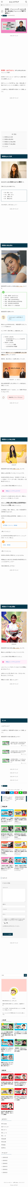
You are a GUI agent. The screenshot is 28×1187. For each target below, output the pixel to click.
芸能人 (4, 1144)
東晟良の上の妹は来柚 (10, 141)
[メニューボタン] (2, 2)
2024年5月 (5, 1172)
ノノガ (4, 1135)
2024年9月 (5, 1160)
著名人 (4, 1147)
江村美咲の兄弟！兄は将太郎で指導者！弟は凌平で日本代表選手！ (18, 743)
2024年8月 (5, 1163)
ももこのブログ (14, 2)
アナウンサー (6, 1126)
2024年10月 (5, 1157)
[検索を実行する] (25, 975)
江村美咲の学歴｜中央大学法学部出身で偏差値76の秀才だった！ (18, 752)
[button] (3, 792)
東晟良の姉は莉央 (9, 139)
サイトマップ (21, 1182)
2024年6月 (5, 1169)
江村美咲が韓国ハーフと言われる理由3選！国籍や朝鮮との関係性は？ (18, 761)
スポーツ (4, 15)
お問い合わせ (15, 1182)
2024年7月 (5, 1166)
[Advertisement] (14, 51)
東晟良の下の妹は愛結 (10, 144)
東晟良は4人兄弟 (9, 137)
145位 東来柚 (6, 545)
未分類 (4, 1141)
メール (5, 909)
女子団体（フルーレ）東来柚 (10, 525)
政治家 (4, 1138)
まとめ (6, 146)
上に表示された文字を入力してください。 (11, 926)
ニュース (5, 1132)
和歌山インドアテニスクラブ (13, 491)
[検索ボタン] (26, 2)
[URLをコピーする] (25, 792)
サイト (4, 914)
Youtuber (5, 1123)
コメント (5, 887)
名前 (4, 904)
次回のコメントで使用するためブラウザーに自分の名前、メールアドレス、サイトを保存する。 (14, 920)
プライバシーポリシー (8, 1182)
